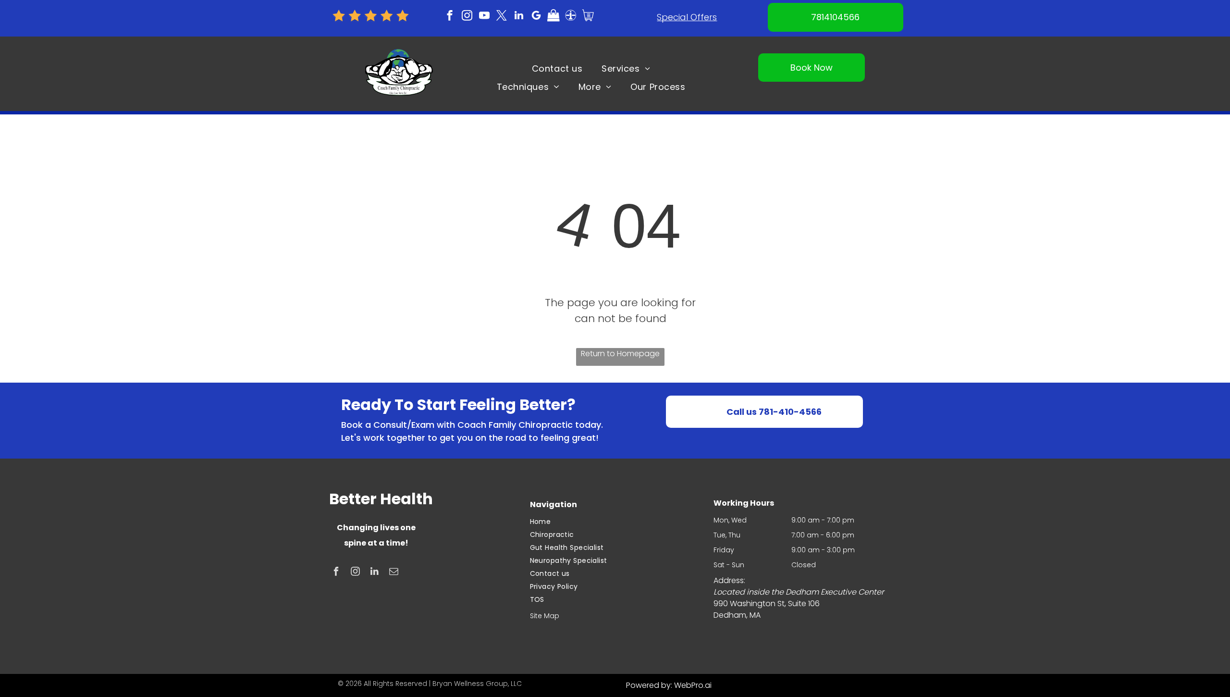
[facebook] (449, 16)
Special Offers (687, 17)
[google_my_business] (536, 16)
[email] (394, 572)
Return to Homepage (620, 353)
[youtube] (484, 16)
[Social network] (553, 16)
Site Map (544, 616)
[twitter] (501, 16)
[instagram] (467, 16)
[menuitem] (557, 68)
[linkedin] (519, 16)
